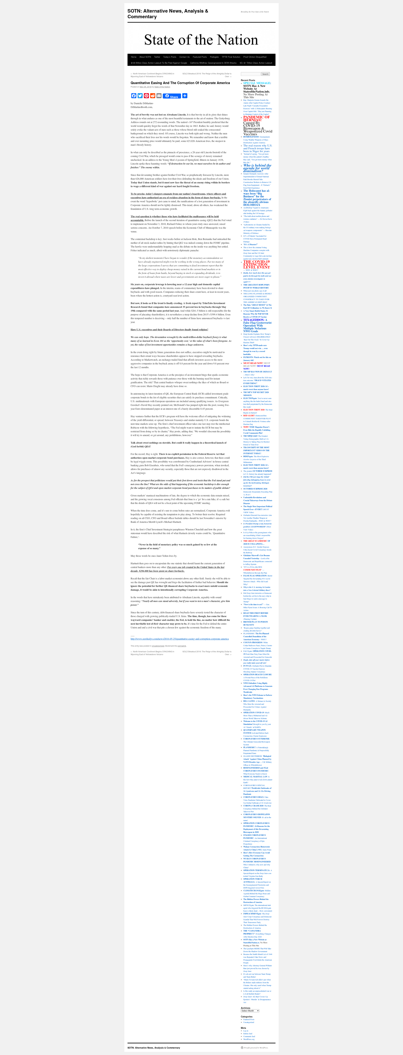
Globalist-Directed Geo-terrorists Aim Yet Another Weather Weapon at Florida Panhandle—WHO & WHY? (257, 518)
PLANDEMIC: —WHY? (256, 636)
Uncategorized (158, 645)
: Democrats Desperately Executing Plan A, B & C (257, 491)
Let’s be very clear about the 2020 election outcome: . (257, 380)
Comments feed (249, 1036)
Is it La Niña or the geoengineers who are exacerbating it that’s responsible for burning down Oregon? (257, 535)
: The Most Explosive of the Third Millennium (256, 459)
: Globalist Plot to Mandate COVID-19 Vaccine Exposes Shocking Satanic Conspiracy (257, 669)
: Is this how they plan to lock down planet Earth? (257, 779)
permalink (182, 645)
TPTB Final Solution (231, 56)
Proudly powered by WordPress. (256, 1047)
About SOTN (145, 56)
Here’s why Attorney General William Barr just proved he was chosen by (257, 968)
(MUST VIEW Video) (257, 509)
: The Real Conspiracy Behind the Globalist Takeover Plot (257, 808)
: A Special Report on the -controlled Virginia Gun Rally (257, 873)
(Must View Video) (257, 526)
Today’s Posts (169, 56)
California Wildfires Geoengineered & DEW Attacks (213, 62)
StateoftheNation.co (251, 942)
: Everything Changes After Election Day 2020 (257, 933)
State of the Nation (162, 86)
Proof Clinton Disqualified (254, 56)
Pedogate (214, 56)
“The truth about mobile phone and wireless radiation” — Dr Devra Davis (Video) (257, 219)
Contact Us (184, 56)
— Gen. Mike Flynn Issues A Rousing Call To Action (257, 607)
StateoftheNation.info (256, 91)
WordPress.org (249, 1039)
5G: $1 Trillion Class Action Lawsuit (256, 62)
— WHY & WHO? (256, 265)
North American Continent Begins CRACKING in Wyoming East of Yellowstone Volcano (152, 75)
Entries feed (247, 1033)
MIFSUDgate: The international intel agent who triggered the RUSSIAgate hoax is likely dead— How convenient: (257, 908)
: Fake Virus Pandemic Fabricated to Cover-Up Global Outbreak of (257, 800)
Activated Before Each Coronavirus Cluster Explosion (255, 733)
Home (133, 56)
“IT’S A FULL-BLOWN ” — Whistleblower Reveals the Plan (255, 570)
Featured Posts (200, 56)
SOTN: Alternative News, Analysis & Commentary (168, 13)
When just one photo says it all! (255, 290)
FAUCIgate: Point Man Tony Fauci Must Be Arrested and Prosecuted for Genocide (257, 654)
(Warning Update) (255, 616)
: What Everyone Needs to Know (256, 771)
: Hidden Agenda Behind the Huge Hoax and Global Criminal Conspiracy (256, 893)
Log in (245, 1030)
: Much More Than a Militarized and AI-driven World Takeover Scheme (256, 715)
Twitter (157, 56)
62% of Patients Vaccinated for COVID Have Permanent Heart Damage (255, 239)
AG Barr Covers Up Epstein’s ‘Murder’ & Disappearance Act (257, 999)
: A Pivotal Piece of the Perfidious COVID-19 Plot (257, 677)
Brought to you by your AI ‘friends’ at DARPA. (257, 724)
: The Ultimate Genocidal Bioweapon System (256, 741)
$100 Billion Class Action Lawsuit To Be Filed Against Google (159, 62)
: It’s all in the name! (257, 817)
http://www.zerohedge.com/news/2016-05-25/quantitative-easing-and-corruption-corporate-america (180, 638)
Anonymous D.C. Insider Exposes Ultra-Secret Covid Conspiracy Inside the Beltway (257, 550)
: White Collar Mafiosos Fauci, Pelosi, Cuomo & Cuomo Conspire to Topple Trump (257, 645)
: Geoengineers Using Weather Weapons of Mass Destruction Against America (256, 139)
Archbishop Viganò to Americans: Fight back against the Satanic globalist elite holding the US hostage (257, 210)
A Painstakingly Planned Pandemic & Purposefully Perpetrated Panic (256, 750)
